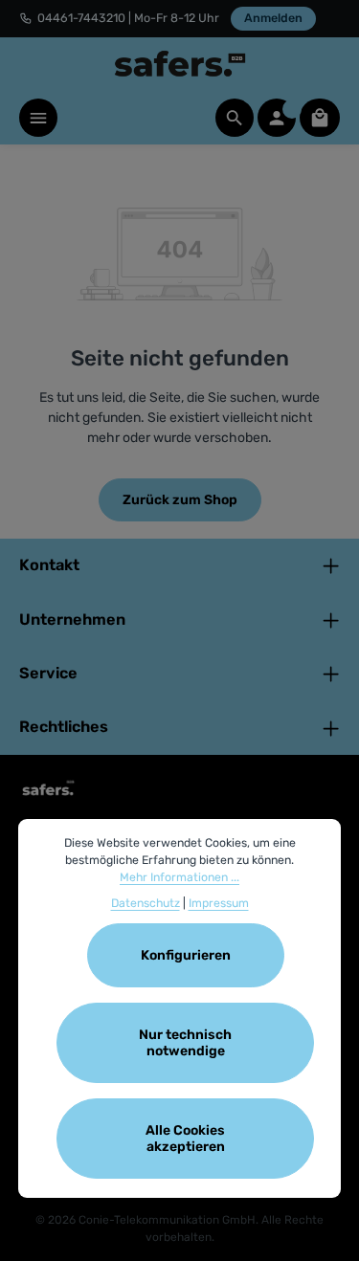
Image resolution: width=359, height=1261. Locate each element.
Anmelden (273, 18)
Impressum (219, 903)
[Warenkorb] (320, 118)
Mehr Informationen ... (179, 877)
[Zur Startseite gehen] (180, 64)
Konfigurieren (186, 955)
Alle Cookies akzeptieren (185, 1138)
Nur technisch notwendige (185, 1043)
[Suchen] (234, 118)
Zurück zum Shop (180, 500)
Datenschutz (145, 903)
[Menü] (38, 118)
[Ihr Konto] (277, 118)
